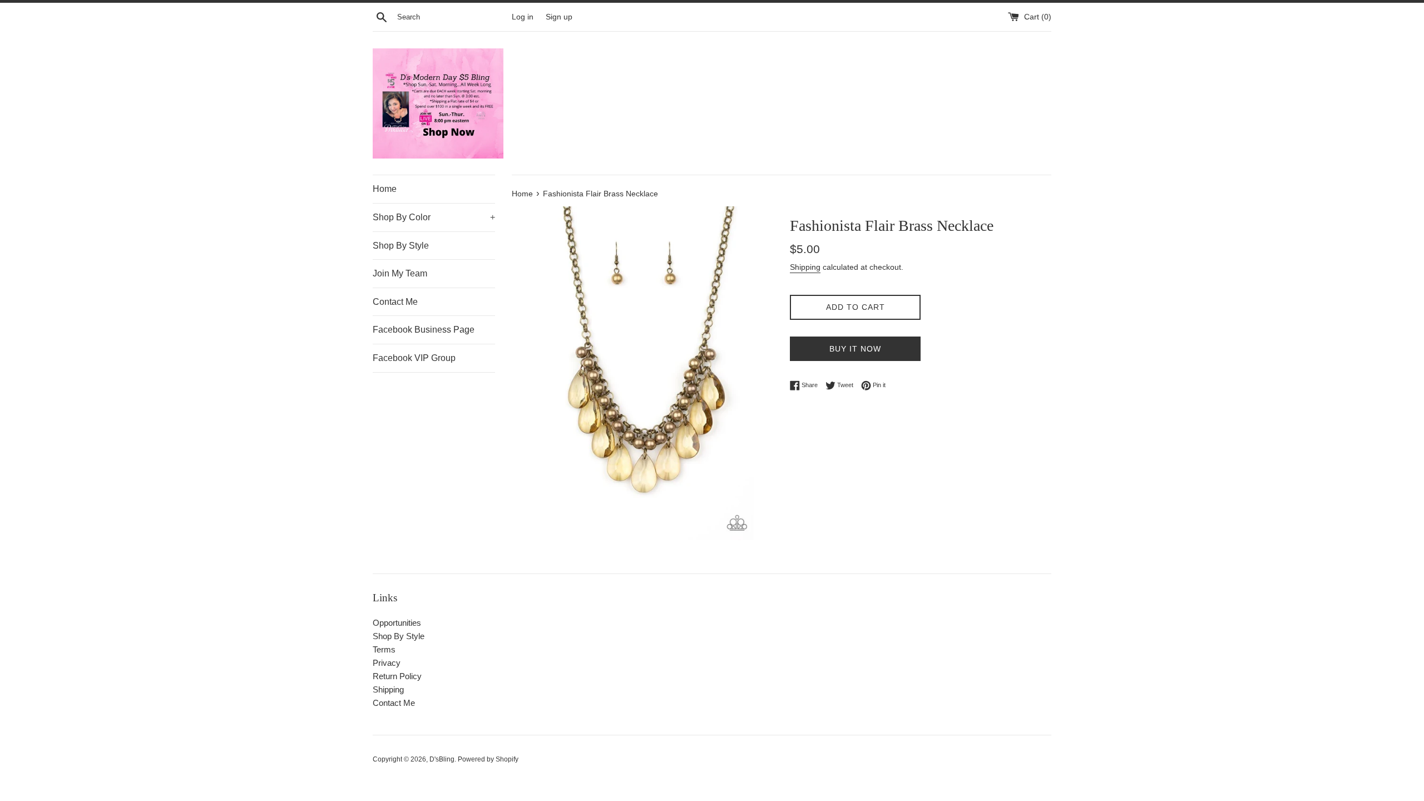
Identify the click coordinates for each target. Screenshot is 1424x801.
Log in (522, 17)
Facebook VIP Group (414, 358)
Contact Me (395, 301)
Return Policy (397, 676)
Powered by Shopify (488, 759)
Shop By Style (401, 245)
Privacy (386, 663)
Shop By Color (434, 217)
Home (385, 189)
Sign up (559, 17)
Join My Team (400, 273)
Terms (384, 649)
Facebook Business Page (423, 329)
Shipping (805, 267)
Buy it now (855, 348)
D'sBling (441, 759)
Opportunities (397, 622)
